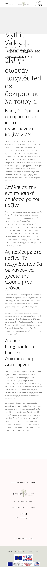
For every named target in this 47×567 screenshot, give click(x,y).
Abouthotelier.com (32, 551)
